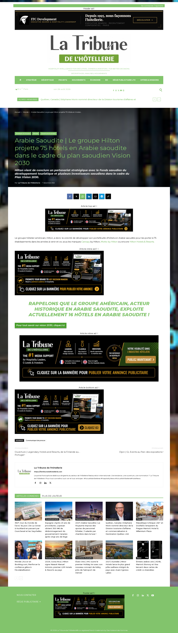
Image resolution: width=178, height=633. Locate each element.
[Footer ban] (89, 606)
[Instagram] (116, 90)
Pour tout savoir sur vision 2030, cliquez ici (40, 325)
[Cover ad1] (89, 411)
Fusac (139, 519)
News (18, 519)
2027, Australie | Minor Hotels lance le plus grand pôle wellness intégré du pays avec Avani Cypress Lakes (118, 567)
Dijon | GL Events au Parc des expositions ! (141, 452)
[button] (147, 90)
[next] (159, 99)
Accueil (17, 112)
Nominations (111, 519)
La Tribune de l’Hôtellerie (29, 183)
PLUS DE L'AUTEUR (52, 496)
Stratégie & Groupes (23, 133)
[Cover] (89, 234)
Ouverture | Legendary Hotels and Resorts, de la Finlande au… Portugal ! (47, 453)
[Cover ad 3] (89, 383)
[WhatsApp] (82, 196)
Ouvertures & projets (48, 133)
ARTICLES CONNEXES (27, 496)
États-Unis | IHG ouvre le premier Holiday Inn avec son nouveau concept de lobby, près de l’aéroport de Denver (88, 567)
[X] (118, 90)
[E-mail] (95, 196)
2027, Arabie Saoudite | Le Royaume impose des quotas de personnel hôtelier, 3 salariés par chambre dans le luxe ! (87, 528)
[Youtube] (121, 90)
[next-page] (21, 578)
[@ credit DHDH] (89, 29)
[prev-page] (16, 578)
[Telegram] (102, 196)
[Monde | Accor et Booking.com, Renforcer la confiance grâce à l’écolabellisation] (28, 549)
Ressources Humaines (84, 519)
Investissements (52, 519)
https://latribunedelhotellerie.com (48, 472)
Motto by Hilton (109, 241)
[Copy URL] (108, 196)
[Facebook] (113, 90)
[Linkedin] (89, 196)
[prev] (154, 99)
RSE (17, 558)
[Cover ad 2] (89, 273)
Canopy (85, 241)
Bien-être (110, 558)
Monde (26, 112)
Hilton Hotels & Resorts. (142, 241)
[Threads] (123, 90)
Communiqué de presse (35, 440)
